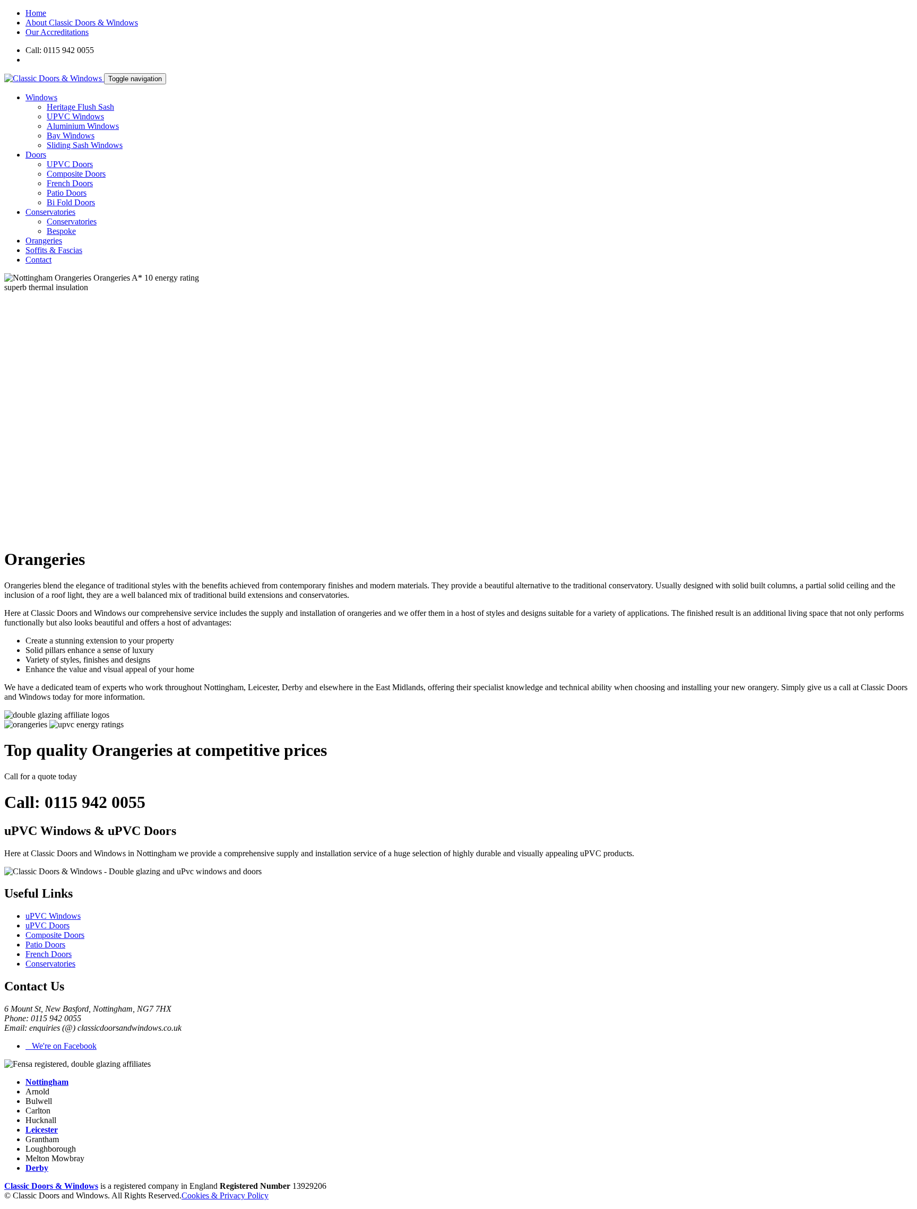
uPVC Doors (47, 925)
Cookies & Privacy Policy (225, 1195)
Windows (41, 97)
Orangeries (43, 240)
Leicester (41, 1129)
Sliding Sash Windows (85, 145)
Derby (36, 1167)
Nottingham (46, 1081)
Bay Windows (70, 135)
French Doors (70, 183)
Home (35, 13)
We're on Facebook (61, 1045)
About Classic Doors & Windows (81, 22)
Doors (35, 154)
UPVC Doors (70, 164)
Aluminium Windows (83, 126)
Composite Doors (76, 173)
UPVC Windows (75, 116)
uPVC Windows (53, 915)
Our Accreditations (57, 32)
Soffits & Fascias (53, 250)
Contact (38, 259)
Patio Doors (66, 192)
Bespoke (61, 231)
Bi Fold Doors (71, 202)
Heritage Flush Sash (80, 106)
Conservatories (50, 211)
